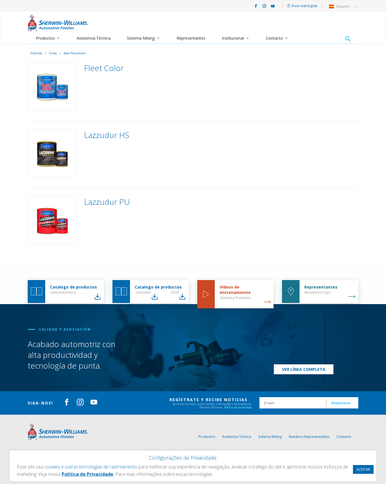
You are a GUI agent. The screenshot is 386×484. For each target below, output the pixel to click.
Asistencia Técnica (93, 38)
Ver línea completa (303, 369)
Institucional (233, 38)
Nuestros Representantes (309, 436)
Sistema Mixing (141, 38)
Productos (45, 38)
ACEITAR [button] (363, 469)
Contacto (274, 38)
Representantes (191, 38)
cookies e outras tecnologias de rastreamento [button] (90, 467)
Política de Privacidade (87, 474)
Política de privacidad (237, 407)
